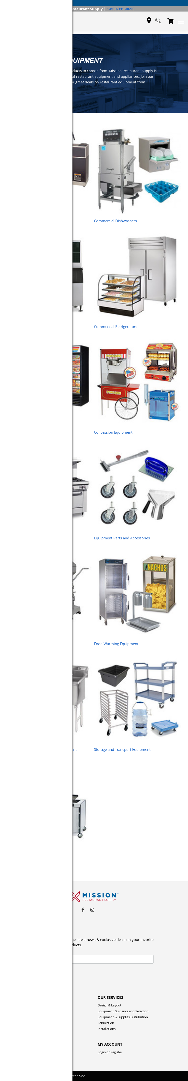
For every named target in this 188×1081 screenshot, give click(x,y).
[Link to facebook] (83, 910)
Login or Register (110, 1052)
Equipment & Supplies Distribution (123, 1017)
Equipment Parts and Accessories (122, 537)
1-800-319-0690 (121, 8)
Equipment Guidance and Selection (123, 1011)
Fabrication (106, 1023)
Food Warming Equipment (116, 643)
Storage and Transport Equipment (122, 749)
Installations (107, 1029)
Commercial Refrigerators (115, 326)
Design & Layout (109, 1005)
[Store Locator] (149, 20)
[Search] (158, 21)
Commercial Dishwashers (115, 220)
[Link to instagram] (92, 910)
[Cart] (170, 21)
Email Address (41, 952)
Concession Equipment (113, 432)
